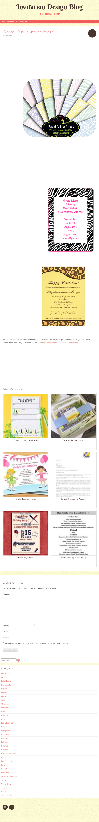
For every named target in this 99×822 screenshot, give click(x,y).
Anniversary (5, 673)
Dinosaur (4, 715)
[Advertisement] (49, 58)
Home (3, 22)
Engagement (5, 731)
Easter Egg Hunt (7, 723)
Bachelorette (6, 685)
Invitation (4, 750)
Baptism (4, 689)
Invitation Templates (8, 754)
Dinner (3, 712)
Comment (7, 594)
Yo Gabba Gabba (7, 796)
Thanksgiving (6, 784)
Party (3, 765)
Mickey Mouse (6, 757)
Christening (5, 704)
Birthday (4, 692)
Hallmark (4, 738)
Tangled (4, 780)
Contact (10, 22)
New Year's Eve (6, 761)
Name (5, 625)
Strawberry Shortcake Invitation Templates (60, 342)
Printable (4, 769)
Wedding (4, 792)
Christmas (5, 708)
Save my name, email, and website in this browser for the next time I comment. (37, 643)
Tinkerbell (4, 788)
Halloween (5, 742)
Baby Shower (6, 681)
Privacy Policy (21, 22)
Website (6, 637)
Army (3, 677)
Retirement (5, 773)
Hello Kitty (5, 746)
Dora (3, 719)
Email (5, 631)
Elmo (3, 727)
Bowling (4, 696)
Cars (3, 700)
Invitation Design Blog (49, 7)
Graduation (5, 734)
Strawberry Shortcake (9, 776)
